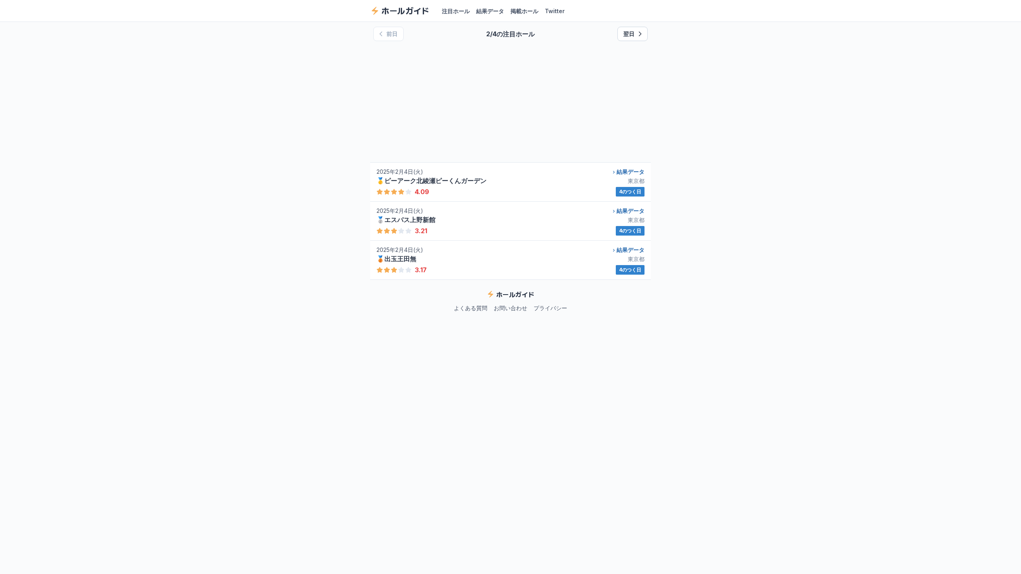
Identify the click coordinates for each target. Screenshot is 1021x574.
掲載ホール (524, 11)
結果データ (490, 11)
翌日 (629, 33)
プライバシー (550, 308)
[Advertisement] (510, 101)
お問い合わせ (510, 308)
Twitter (555, 11)
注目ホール (456, 11)
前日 (392, 33)
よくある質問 (470, 308)
